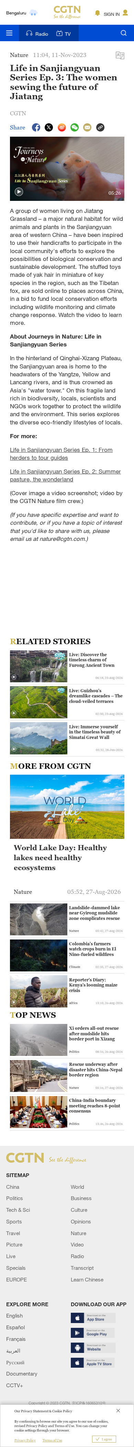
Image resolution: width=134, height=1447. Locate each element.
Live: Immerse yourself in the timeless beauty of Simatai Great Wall (95, 732)
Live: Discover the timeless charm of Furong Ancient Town (91, 660)
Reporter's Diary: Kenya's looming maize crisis (93, 985)
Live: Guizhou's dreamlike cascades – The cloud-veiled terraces (96, 696)
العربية (13, 1350)
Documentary (21, 1373)
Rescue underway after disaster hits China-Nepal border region (95, 1070)
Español (15, 1327)
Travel (13, 1233)
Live (10, 1256)
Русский (15, 1362)
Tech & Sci (18, 1210)
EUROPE (16, 1279)
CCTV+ (14, 1385)
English (14, 1315)
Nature (78, 1233)
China (12, 1187)
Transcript (82, 1268)
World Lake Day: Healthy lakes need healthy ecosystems (60, 857)
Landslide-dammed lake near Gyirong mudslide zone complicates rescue (94, 913)
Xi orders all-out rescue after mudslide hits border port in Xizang (94, 1033)
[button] (19, 192)
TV (68, 34)
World (77, 1187)
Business (81, 1198)
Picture (14, 1244)
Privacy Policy (25, 1440)
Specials (16, 1268)
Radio (41, 34)
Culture (79, 1210)
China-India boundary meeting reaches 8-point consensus (94, 1106)
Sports (14, 1221)
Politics (14, 1198)
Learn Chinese (87, 1279)
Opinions (81, 1221)
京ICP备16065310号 (89, 1403)
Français (16, 1339)
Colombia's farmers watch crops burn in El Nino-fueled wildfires (92, 949)
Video (77, 1244)
